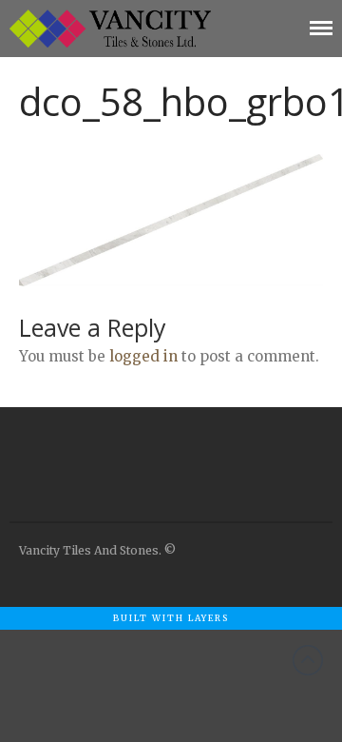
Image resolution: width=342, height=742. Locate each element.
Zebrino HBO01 (197, 704)
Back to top (308, 660)
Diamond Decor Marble (211, 647)
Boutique (171, 676)
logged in (143, 356)
